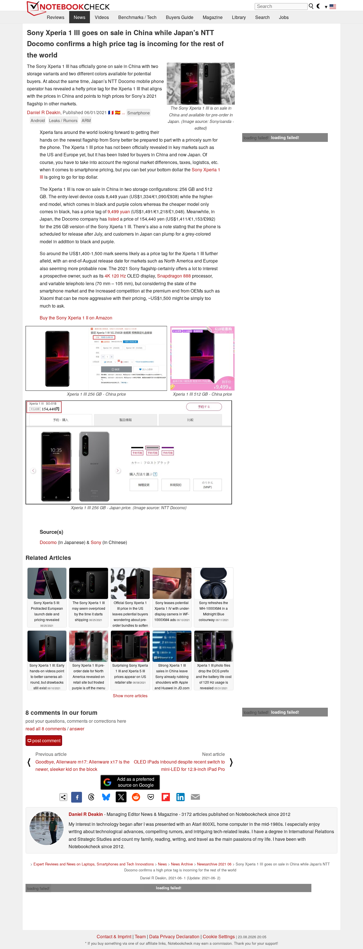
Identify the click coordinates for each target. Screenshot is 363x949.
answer (76, 728)
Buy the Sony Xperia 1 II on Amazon (76, 317)
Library (239, 17)
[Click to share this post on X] (121, 797)
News (79, 17)
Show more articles (130, 695)
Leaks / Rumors (63, 120)
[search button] (311, 6)
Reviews (55, 17)
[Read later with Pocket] (150, 797)
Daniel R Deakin (43, 112)
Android (38, 120)
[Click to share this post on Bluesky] (106, 797)
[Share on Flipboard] (165, 797)
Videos (102, 17)
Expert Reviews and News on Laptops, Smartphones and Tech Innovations (93, 864)
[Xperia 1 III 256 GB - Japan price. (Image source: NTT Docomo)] (129, 452)
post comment (45, 740)
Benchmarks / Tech (137, 17)
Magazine (213, 17)
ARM (86, 120)
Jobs (284, 17)
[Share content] (63, 797)
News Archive (182, 864)
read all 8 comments (46, 728)
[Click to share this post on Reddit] (135, 797)
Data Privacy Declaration (174, 936)
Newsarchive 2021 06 (214, 864)
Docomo (48, 542)
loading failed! (256, 137)
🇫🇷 (111, 112)
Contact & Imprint (114, 936)
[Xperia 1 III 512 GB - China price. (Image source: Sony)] (202, 358)
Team (140, 936)
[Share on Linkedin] (180, 797)
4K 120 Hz (115, 275)
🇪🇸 (118, 112)
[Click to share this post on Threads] (91, 797)
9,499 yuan (118, 211)
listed (113, 219)
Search (262, 17)
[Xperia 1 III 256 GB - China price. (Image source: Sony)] (96, 358)
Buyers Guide (179, 17)
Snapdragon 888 (174, 275)
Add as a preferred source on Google (135, 782)
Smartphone (138, 113)
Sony (96, 542)
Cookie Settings (219, 936)
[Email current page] (195, 797)
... (123, 112)
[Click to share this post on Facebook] (76, 797)
